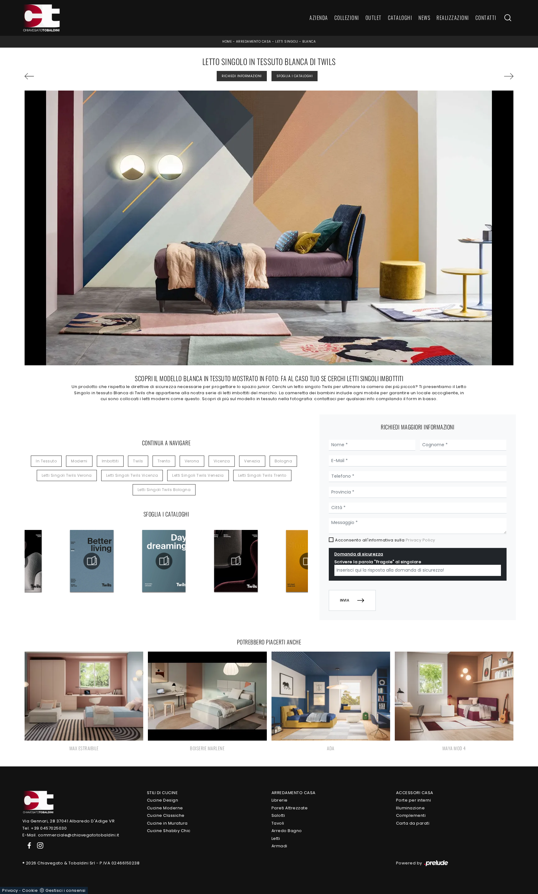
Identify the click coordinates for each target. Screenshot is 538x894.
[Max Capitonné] (63, 76)
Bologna (283, 461)
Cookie (30, 890)
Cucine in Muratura (167, 823)
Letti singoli (286, 41)
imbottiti (110, 461)
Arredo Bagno (286, 831)
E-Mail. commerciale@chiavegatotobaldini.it (70, 835)
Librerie (279, 800)
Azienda (318, 18)
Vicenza (222, 461)
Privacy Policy (420, 540)
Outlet (374, 18)
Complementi (411, 815)
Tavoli (277, 823)
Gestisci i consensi (65, 890)
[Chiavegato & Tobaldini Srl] (38, 802)
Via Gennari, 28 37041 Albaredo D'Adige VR (68, 821)
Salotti (278, 815)
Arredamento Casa (253, 41)
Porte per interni (413, 800)
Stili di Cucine (162, 793)
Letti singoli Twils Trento (262, 475)
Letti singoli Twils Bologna (164, 489)
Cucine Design (162, 800)
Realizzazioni (453, 18)
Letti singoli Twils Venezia (198, 475)
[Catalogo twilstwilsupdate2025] (235, 561)
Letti (275, 838)
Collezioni (346, 18)
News (424, 18)
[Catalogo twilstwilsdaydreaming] (163, 561)
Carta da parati (413, 823)
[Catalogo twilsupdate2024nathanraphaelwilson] (91, 561)
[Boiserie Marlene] (474, 76)
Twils (138, 461)
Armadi (279, 846)
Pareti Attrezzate (289, 808)
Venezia (252, 461)
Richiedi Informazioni (242, 76)
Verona (192, 461)
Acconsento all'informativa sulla (385, 540)
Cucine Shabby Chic (169, 831)
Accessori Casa (414, 793)
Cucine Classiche (166, 815)
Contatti (486, 18)
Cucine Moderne (165, 808)
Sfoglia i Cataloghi (294, 76)
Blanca (309, 41)
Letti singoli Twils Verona (67, 475)
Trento (164, 461)
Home (227, 41)
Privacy (10, 890)
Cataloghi (400, 18)
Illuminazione (410, 808)
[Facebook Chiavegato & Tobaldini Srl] (28, 845)
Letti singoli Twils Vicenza (132, 475)
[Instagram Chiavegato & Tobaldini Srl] (38, 845)
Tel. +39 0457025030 (44, 828)
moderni (79, 461)
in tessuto (46, 461)
